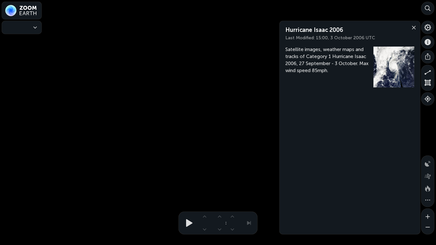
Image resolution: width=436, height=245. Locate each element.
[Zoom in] (427, 215)
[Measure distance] (427, 71)
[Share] (427, 56)
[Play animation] (187, 223)
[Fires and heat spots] (427, 187)
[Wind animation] (427, 174)
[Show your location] (427, 99)
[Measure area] (427, 84)
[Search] (427, 8)
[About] (427, 42)
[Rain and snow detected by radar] (427, 162)
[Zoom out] (427, 227)
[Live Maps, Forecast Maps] (21, 27)
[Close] (412, 27)
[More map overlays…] (427, 200)
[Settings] (427, 27)
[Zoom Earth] (21, 10)
